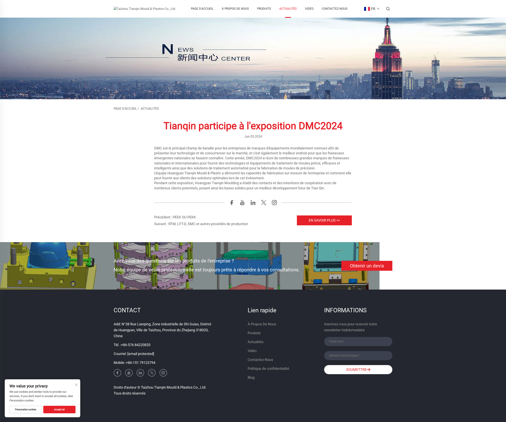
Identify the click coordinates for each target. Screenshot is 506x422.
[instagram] (274, 204)
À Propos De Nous (235, 8)
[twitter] (264, 204)
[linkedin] (253, 204)
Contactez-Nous (334, 8)
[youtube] (242, 204)
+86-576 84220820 (135, 345)
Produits (264, 8)
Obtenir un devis (367, 266)
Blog (251, 377)
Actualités (288, 8)
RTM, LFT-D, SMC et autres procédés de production (208, 224)
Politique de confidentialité (268, 368)
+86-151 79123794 (140, 363)
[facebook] (232, 204)
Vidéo (309, 8)
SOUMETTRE (356, 369)
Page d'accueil (202, 8)
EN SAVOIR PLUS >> (324, 220)
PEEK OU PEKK (184, 217)
